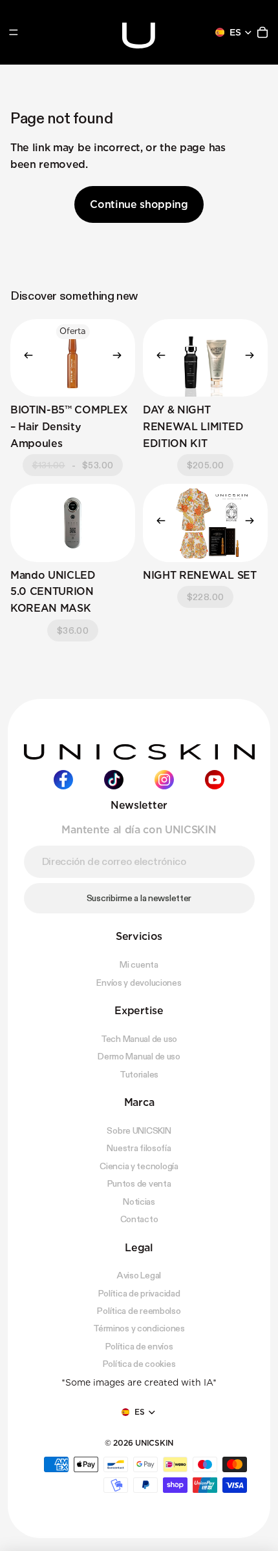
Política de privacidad (139, 1293)
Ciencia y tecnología (139, 1166)
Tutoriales (139, 1074)
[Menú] (13, 32)
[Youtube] (214, 779)
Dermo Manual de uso (139, 1056)
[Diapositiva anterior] (24, 358)
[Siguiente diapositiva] (121, 358)
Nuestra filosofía (139, 1148)
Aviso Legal (139, 1275)
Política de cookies (139, 1363)
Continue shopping (139, 204)
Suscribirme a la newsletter (139, 897)
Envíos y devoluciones (138, 982)
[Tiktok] (113, 779)
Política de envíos (139, 1346)
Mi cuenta (139, 964)
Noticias (139, 1201)
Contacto (139, 1218)
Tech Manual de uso (139, 1038)
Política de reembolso (138, 1310)
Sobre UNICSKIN (139, 1130)
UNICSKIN (154, 1443)
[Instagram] (164, 779)
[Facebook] (63, 779)
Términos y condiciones (139, 1328)
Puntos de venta (139, 1183)
